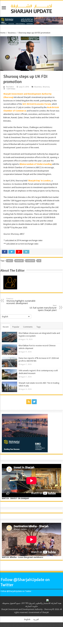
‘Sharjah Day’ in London (39, 180)
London (30, 261)
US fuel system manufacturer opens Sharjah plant (43, 308)
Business (12, 33)
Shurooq (46, 87)
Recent (6, 327)
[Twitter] (34, 401)
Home (3, 33)
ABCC (10, 261)
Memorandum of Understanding (36, 164)
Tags (38, 327)
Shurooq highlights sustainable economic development (20, 301)
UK (39, 261)
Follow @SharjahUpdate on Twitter (16, 591)
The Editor (10, 87)
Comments (28, 327)
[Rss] (28, 401)
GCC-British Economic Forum (36, 104)
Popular (15, 327)
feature (19, 261)
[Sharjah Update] (31, 8)
